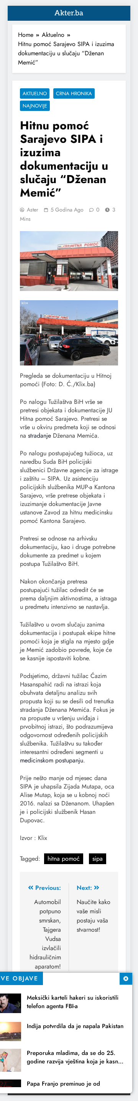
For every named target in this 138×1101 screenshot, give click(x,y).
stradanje (39, 435)
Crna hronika (74, 93)
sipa (97, 858)
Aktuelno (35, 93)
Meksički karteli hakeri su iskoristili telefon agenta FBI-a (72, 1002)
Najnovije (35, 105)
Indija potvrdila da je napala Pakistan (75, 1026)
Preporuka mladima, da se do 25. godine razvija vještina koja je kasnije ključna (75, 1061)
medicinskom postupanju (51, 760)
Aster (32, 209)
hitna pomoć (64, 858)
